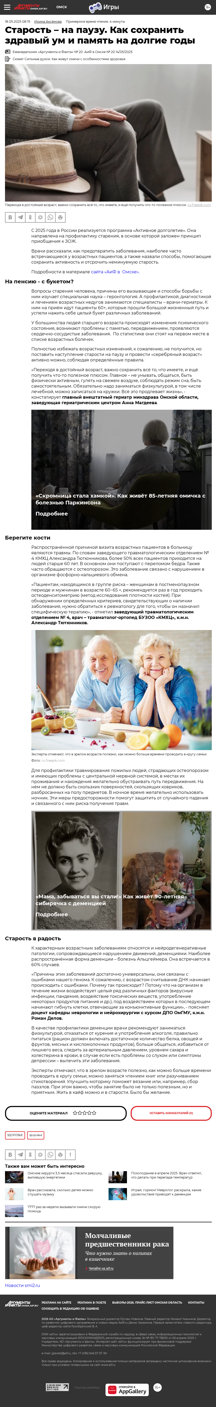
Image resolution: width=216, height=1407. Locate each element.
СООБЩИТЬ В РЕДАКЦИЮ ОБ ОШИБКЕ (70, 1308)
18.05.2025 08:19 (17, 21)
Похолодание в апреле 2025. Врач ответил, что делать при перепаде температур (166, 1175)
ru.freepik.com (199, 205)
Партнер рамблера (87, 1387)
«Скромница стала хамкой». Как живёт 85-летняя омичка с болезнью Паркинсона (120, 499)
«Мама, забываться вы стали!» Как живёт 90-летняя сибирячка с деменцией (110, 900)
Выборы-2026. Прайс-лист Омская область (147, 1302)
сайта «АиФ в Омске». (115, 271)
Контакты (196, 1302)
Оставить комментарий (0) (171, 1113)
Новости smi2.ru (22, 1285)
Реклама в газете (91, 1302)
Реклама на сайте (56, 1302)
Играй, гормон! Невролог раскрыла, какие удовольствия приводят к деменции (166, 1192)
